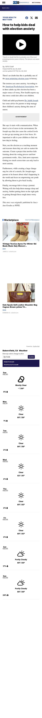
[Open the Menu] (4, 3)
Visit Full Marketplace (32, 220)
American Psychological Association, (20, 86)
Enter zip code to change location (13, 354)
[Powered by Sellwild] (36, 346)
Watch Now (36, 2)
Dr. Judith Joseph (31, 100)
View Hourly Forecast (11, 364)
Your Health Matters (9, 18)
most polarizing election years (17, 78)
